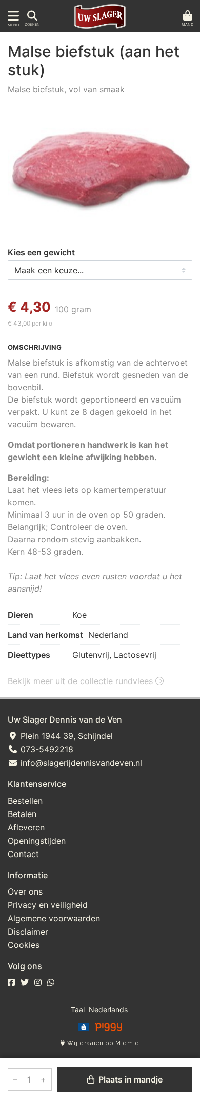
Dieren (20, 615)
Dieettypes (29, 655)
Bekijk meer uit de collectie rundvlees (81, 681)
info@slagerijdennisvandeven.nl (80, 762)
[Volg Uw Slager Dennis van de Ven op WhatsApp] (50, 982)
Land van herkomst (45, 635)
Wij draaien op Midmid (102, 1043)
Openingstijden (37, 841)
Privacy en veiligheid (48, 905)
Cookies (23, 945)
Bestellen (25, 800)
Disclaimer (28, 931)
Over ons (25, 891)
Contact (23, 854)
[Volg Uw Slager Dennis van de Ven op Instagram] (38, 982)
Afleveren (26, 827)
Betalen (22, 814)
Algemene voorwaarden (54, 918)
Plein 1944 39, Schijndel (65, 736)
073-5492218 (45, 749)
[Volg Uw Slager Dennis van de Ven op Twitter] (25, 982)
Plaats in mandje (129, 1079)
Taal (78, 1009)
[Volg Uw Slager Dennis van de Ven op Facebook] (11, 982)
